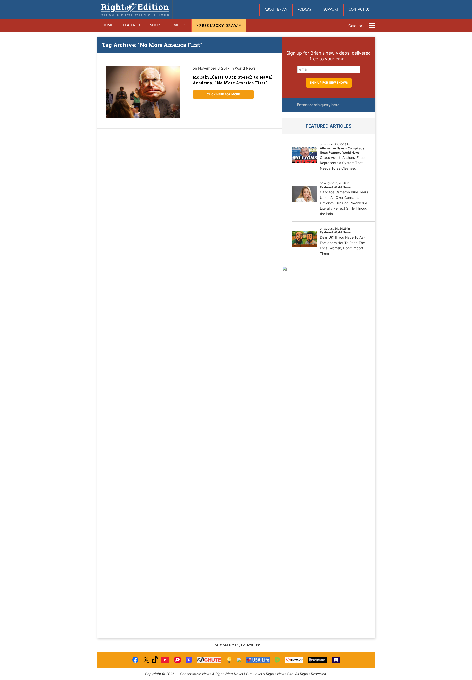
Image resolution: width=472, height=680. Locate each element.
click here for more (223, 94)
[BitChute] (209, 659)
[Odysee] (294, 659)
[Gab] (239, 659)
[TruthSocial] (188, 659)
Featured (131, 25)
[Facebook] (135, 659)
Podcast (305, 9)
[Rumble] (277, 659)
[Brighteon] (317, 659)
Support (331, 9)
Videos (180, 25)
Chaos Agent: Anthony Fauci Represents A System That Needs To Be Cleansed (342, 162)
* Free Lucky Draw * (218, 25)
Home (107, 25)
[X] (146, 659)
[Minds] (229, 659)
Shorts (157, 25)
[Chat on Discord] (335, 659)
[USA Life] (258, 659)
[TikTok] (155, 660)
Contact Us (359, 9)
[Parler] (177, 659)
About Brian (276, 9)
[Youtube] (165, 659)
